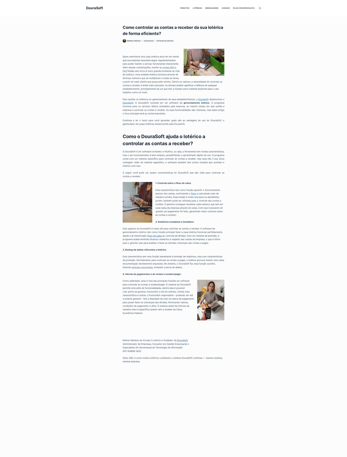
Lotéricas (197, 8)
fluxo (193, 193)
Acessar (226, 8)
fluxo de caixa (154, 235)
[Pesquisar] (260, 8)
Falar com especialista (244, 8)
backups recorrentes (142, 267)
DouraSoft (94, 8)
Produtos (184, 8)
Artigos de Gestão (165, 41)
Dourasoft (203, 99)
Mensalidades (211, 8)
